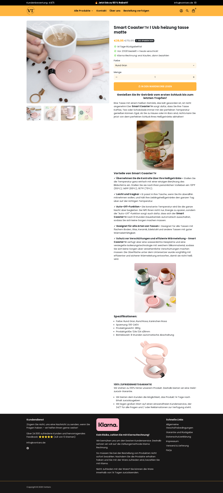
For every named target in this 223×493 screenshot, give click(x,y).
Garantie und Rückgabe (179, 432)
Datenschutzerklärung (178, 436)
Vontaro (47, 487)
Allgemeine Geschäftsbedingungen (179, 426)
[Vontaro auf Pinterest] (28, 448)
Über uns (115, 10)
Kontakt (101, 10)
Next (105, 62)
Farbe (117, 60)
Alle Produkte (83, 10)
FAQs (169, 450)
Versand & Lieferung (177, 445)
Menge (118, 72)
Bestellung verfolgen (136, 10)
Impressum (172, 441)
